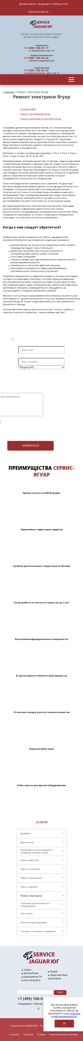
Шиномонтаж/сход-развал (33, 922)
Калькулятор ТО (33, 976)
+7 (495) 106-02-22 (36, 70)
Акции (53, 971)
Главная (8, 92)
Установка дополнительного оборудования (35, 904)
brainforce (31, 1025)
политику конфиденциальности (65, 1015)
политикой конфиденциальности (34, 421)
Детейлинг (25, 833)
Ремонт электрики (31, 895)
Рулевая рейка (28, 109)
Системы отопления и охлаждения (38, 931)
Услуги (27, 969)
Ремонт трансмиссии (31, 878)
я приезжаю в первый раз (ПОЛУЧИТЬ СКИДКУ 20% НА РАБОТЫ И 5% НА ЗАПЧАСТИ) (47, 339)
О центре (14, 1034)
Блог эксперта (32, 980)
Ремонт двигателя (29, 860)
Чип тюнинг (26, 913)
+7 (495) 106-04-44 (36, 58)
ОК (64, 1023)
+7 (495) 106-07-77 (36, 48)
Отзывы (41, 1034)
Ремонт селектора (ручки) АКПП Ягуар (40, 118)
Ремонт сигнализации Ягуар (35, 113)
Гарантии (28, 1034)
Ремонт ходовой (28, 887)
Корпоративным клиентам (63, 1034)
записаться (30, 445)
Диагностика (27, 842)
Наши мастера (58, 975)
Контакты (55, 978)
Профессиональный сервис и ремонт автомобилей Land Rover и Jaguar (41, 35)
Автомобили (31, 973)
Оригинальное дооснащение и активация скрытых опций (36, 851)
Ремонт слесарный (30, 869)
